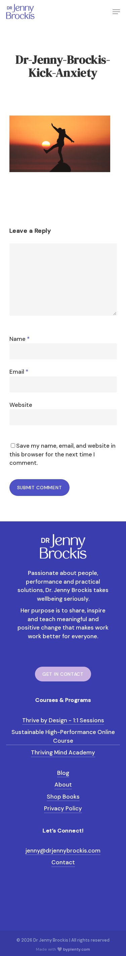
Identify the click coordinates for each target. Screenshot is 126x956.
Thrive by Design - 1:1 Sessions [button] (63, 720)
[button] (116, 11)
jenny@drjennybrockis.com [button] (63, 850)
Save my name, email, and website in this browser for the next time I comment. (62, 454)
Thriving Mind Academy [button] (63, 752)
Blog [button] (63, 773)
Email (18, 371)
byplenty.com (76, 949)
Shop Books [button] (63, 796)
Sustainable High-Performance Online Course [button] (63, 736)
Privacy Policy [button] (63, 808)
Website (20, 405)
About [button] (63, 784)
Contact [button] (63, 862)
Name (19, 339)
